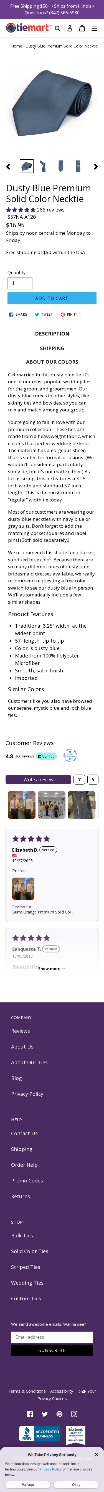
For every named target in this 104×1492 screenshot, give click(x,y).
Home (16, 46)
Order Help (24, 1164)
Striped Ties (25, 1267)
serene (24, 708)
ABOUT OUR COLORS (52, 361)
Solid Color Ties (29, 1251)
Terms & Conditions (27, 1391)
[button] (21, 209)
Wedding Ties (27, 1282)
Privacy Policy (27, 1093)
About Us (22, 1046)
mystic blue (46, 708)
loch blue (80, 708)
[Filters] (79, 780)
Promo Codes (27, 1180)
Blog (16, 1078)
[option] (26, 166)
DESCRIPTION (52, 333)
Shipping (21, 1149)
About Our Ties (29, 1062)
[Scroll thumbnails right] (91, 805)
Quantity (16, 273)
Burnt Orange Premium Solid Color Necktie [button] (43, 912)
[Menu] (94, 27)
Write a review (38, 780)
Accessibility (61, 1391)
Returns (20, 1196)
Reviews (20, 1031)
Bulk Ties (22, 1235)
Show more (49, 968)
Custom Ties (26, 1298)
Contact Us (24, 1133)
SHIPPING (52, 348)
